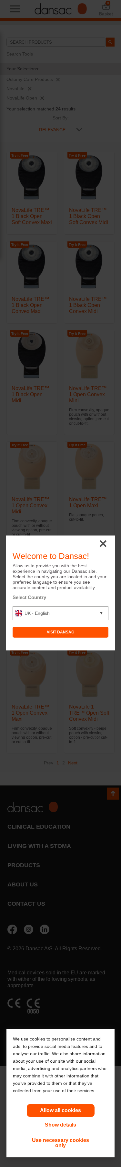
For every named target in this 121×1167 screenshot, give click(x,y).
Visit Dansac (60, 632)
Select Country (29, 597)
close (103, 544)
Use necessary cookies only (60, 1142)
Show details (60, 1125)
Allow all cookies (60, 1110)
